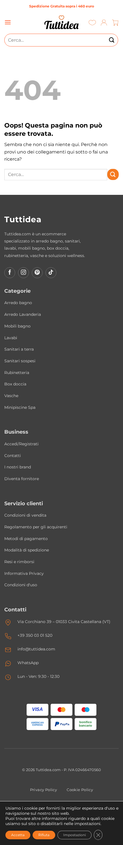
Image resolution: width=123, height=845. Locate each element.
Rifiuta (43, 835)
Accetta (18, 835)
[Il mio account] (104, 22)
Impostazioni (74, 835)
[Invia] (112, 40)
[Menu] (7, 22)
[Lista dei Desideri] (92, 22)
